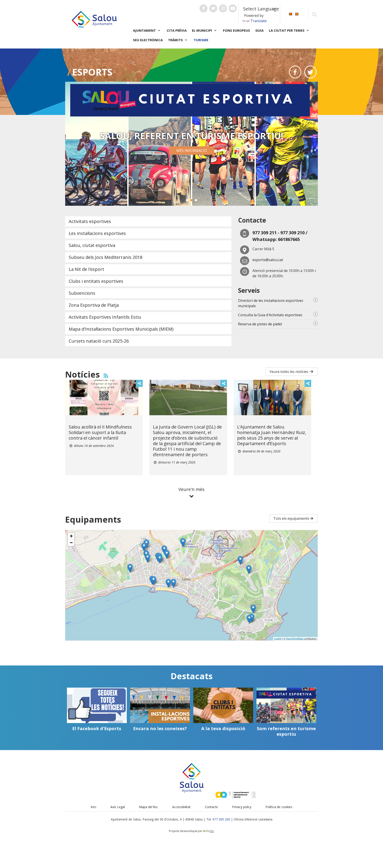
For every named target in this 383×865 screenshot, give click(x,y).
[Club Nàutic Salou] (153, 580)
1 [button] (187, 200)
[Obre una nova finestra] (203, 8)
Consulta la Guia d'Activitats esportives (270, 314)
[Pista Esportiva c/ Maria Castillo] (147, 558)
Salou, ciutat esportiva (92, 245)
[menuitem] (290, 13)
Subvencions (82, 293)
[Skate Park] (167, 554)
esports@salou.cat (267, 259)
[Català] (290, 14)
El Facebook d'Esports (96, 728)
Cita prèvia (177, 30)
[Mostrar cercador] (314, 14)
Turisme (201, 40)
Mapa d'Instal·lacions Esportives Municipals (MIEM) (121, 329)
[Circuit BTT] (253, 608)
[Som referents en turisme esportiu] (286, 705)
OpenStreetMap (294, 638)
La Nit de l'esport (86, 269)
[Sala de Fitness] (159, 559)
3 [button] (196, 200)
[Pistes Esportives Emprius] (183, 542)
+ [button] (71, 536)
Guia (259, 30)
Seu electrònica (148, 40)
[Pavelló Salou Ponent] (144, 546)
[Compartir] (139, 383)
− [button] (71, 542)
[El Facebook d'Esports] (97, 705)
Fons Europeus (236, 30)
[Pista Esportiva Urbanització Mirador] (249, 569)
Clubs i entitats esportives (96, 281)
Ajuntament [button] (145, 30)
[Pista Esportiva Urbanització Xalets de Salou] (240, 560)
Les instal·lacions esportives (97, 233)
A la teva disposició (223, 728)
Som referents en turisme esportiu (286, 731)
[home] (94, 18)
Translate (258, 20)
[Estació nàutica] (173, 583)
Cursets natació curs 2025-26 (99, 341)
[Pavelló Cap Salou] (249, 619)
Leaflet (277, 638)
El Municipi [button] (202, 30)
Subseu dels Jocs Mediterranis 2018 (105, 257)
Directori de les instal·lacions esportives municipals (270, 303)
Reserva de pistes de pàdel (260, 324)
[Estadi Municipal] (130, 568)
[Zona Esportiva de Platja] (168, 583)
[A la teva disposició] (223, 705)
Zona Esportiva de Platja (94, 305)
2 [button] (191, 200)
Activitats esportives (90, 221)
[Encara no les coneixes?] (160, 705)
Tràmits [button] (176, 40)
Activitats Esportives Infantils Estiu (105, 317)
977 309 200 (221, 819)
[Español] (296, 14)
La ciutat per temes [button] (287, 30)
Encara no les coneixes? (160, 728)
